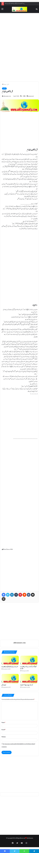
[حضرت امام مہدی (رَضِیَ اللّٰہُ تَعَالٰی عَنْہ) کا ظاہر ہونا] (10, 660)
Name (3, 723)
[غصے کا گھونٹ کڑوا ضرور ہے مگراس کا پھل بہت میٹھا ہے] (28, 660)
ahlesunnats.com (7, 96)
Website (4, 737)
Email (3, 730)
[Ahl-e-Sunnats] (19, 9)
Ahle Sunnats (30, 838)
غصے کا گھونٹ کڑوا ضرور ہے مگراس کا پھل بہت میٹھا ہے (28, 668)
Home (4, 84)
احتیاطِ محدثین (4, 685)
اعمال (8, 84)
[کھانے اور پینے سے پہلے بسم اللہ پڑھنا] (28, 678)
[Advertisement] (19, 30)
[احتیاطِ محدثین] (10, 678)
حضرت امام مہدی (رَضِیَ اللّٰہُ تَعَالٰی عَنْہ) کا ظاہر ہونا (10, 667)
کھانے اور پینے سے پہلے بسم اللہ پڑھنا (26, 685)
